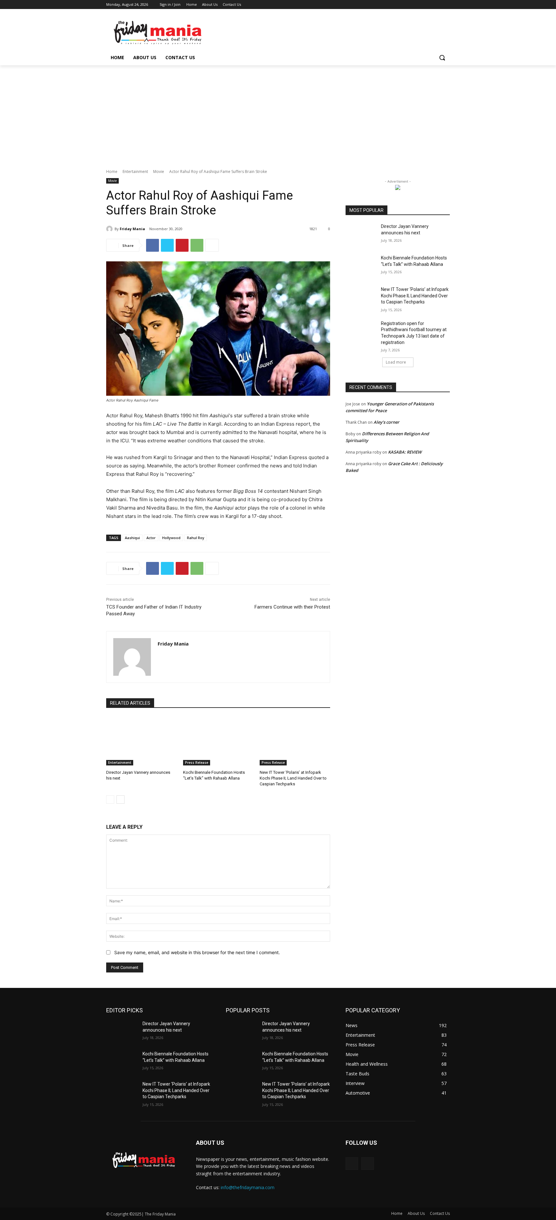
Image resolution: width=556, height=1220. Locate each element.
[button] (442, 57)
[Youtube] (446, 4)
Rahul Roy (195, 537)
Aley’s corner (386, 422)
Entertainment (135, 171)
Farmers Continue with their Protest (292, 607)
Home (111, 171)
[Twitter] (428, 4)
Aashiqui (132, 537)
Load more (396, 362)
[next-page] (120, 799)
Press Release (196, 762)
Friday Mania (132, 228)
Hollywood (171, 537)
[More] (212, 245)
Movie (158, 171)
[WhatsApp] (196, 245)
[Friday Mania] (110, 229)
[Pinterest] (182, 245)
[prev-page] (110, 799)
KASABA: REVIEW (405, 452)
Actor (151, 537)
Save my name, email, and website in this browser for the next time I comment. (197, 952)
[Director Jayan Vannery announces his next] (141, 740)
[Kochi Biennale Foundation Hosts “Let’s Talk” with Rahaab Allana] (218, 740)
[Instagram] (419, 4)
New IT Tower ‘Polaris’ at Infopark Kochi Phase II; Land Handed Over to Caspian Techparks (293, 778)
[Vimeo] (437, 4)
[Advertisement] (278, 113)
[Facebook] (410, 4)
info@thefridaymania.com (247, 1187)
